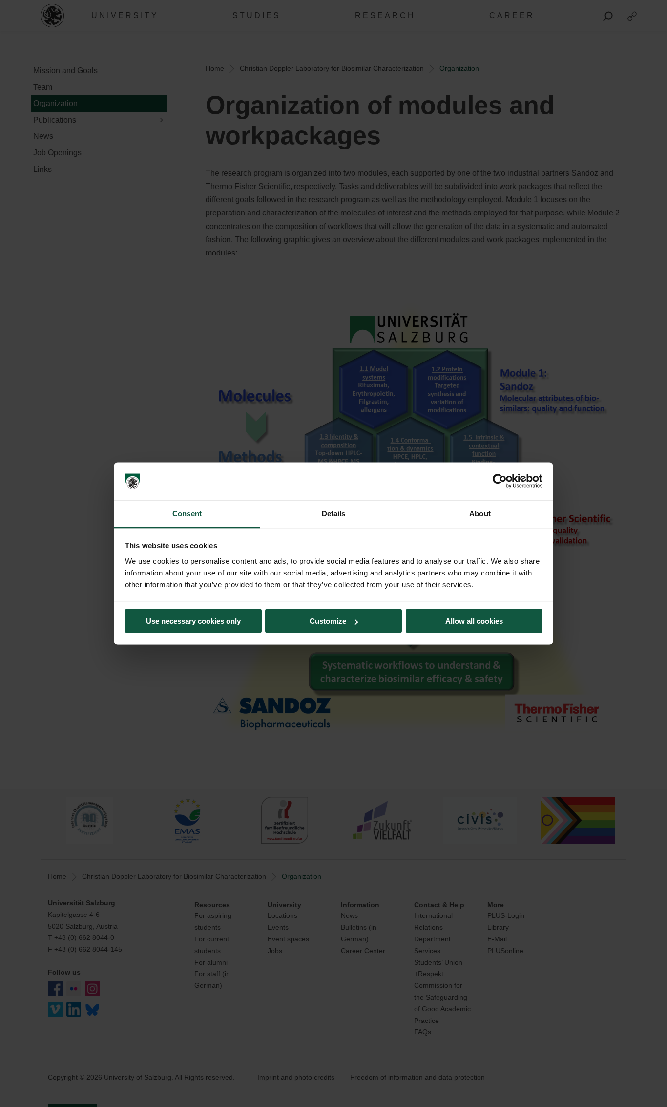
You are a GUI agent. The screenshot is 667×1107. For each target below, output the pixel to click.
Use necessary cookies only (193, 621)
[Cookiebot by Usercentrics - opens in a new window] (499, 481)
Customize (328, 621)
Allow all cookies (474, 621)
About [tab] (480, 513)
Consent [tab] (187, 513)
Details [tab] (334, 513)
